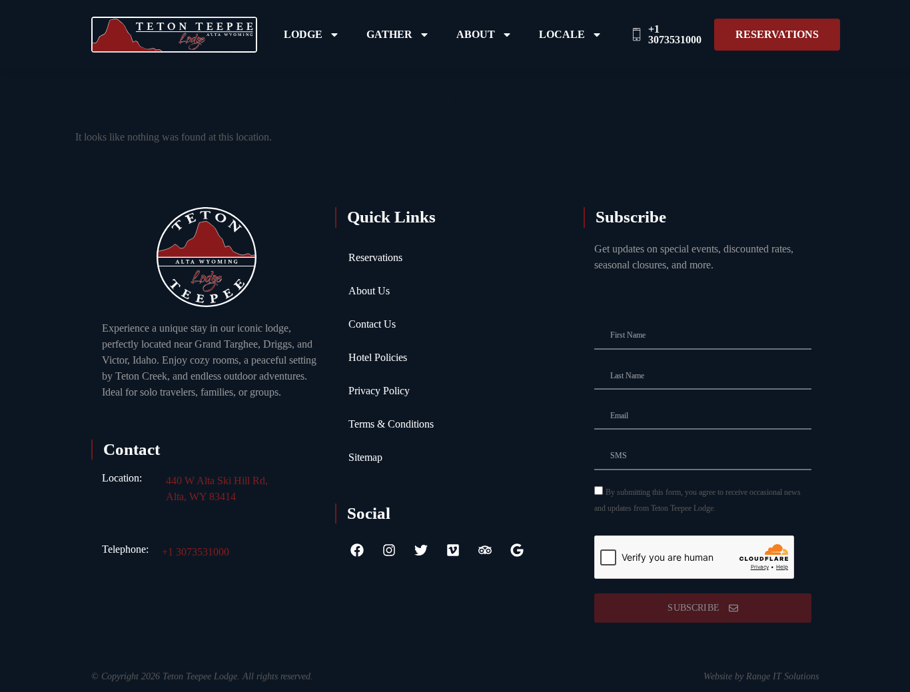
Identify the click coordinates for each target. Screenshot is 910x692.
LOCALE (562, 34)
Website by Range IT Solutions (761, 676)
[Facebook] (357, 550)
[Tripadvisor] (485, 550)
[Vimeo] (453, 550)
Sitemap (365, 457)
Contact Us (372, 324)
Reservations (375, 257)
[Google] (517, 550)
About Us (369, 290)
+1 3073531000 (195, 551)
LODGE (303, 34)
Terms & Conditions (391, 424)
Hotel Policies (377, 357)
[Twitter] (421, 550)
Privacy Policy (379, 390)
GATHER (389, 34)
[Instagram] (389, 550)
